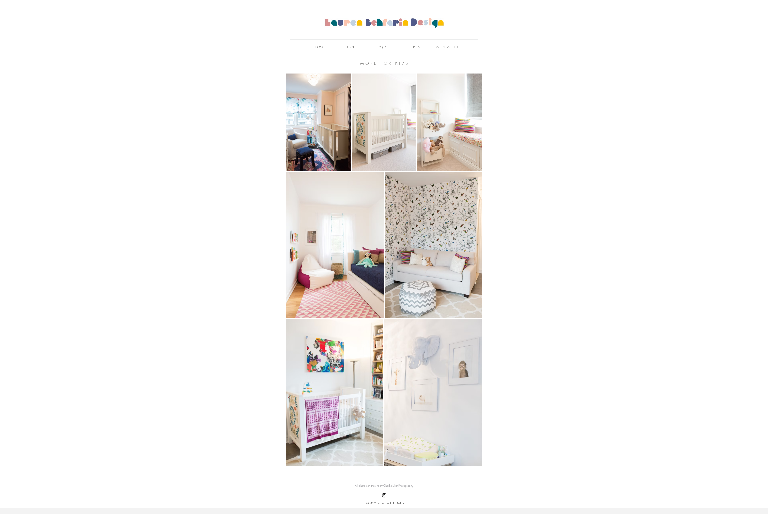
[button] (448, 47)
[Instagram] (384, 495)
